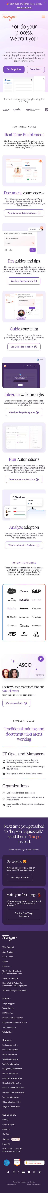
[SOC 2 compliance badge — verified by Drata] (6, 1162)
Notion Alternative (10, 1073)
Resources (6, 966)
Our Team (6, 1134)
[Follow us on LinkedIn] (23, 1172)
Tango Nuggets (8, 1003)
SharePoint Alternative (11, 1083)
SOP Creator (7, 1013)
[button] (43, 16)
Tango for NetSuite (10, 978)
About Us (6, 1129)
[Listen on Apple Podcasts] (34, 1172)
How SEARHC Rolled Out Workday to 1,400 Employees (14, 984)
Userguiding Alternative (12, 1069)
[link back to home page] (9, 18)
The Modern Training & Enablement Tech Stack (12, 972)
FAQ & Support (8, 1124)
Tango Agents (7, 1008)
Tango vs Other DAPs (11, 1107)
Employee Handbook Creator (14, 1022)
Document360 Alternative (13, 1092)
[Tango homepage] (9, 938)
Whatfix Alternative (10, 1059)
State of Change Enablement (14, 990)
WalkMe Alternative (10, 1064)
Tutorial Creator (9, 1027)
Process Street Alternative (13, 1088)
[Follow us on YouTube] (29, 1172)
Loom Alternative (9, 1054)
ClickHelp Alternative (11, 1102)
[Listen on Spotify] (39, 1172)
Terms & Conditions (34, 1185)
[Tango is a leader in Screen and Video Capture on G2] (17, 1162)
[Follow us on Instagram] (13, 1172)
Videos (5, 961)
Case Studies (7, 952)
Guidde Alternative (10, 1050)
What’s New (7, 1032)
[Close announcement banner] (45, 2)
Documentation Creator (12, 1018)
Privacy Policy (11, 1185)
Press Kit (6, 1144)
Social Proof (7, 957)
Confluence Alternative (12, 1078)
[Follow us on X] (18, 1172)
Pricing (5, 1120)
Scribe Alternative (10, 1045)
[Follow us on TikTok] (8, 1172)
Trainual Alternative (10, 1097)
